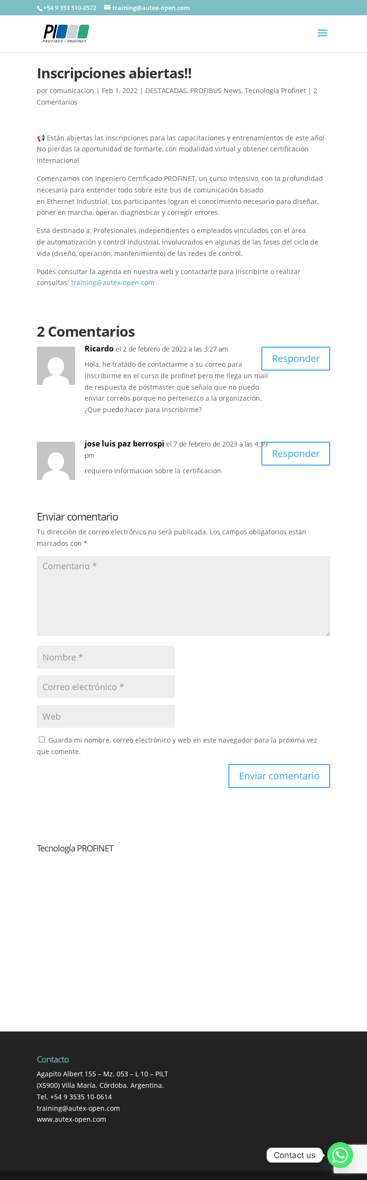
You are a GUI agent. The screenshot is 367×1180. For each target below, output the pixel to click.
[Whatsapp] (340, 1155)
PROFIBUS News (215, 90)
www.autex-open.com (71, 1119)
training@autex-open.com (112, 282)
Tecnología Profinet (275, 90)
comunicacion (72, 90)
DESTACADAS (166, 90)
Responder (296, 358)
